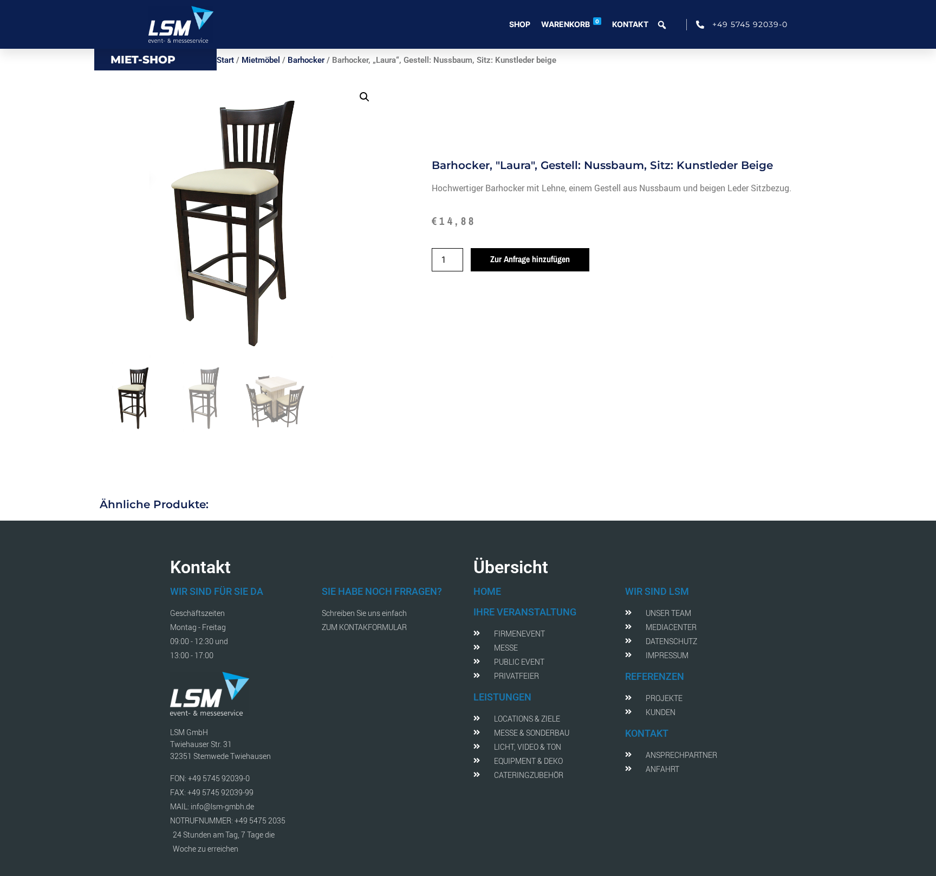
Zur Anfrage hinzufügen (530, 259)
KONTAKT (646, 733)
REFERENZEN (654, 676)
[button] (364, 97)
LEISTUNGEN (502, 697)
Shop (519, 24)
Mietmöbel (261, 60)
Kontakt (630, 24)
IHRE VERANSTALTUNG (524, 612)
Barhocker (306, 60)
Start (225, 60)
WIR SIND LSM (657, 591)
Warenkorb (570, 23)
